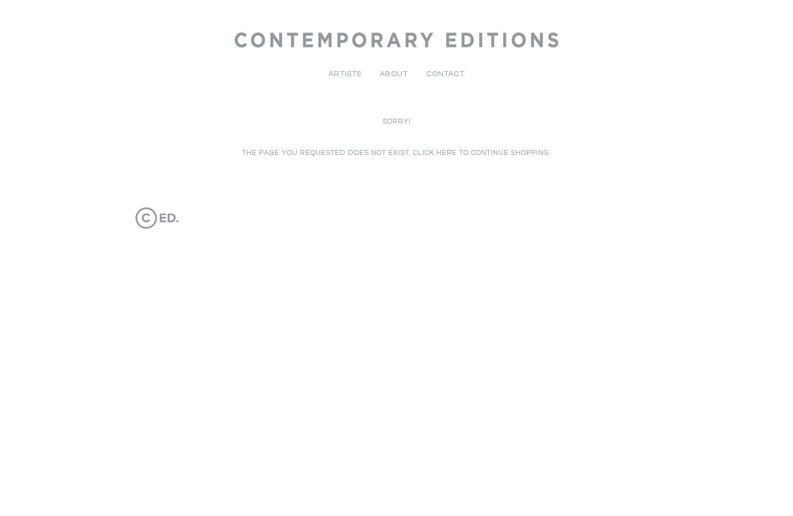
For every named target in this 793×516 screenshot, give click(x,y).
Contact (445, 74)
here (446, 153)
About (394, 74)
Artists (345, 74)
